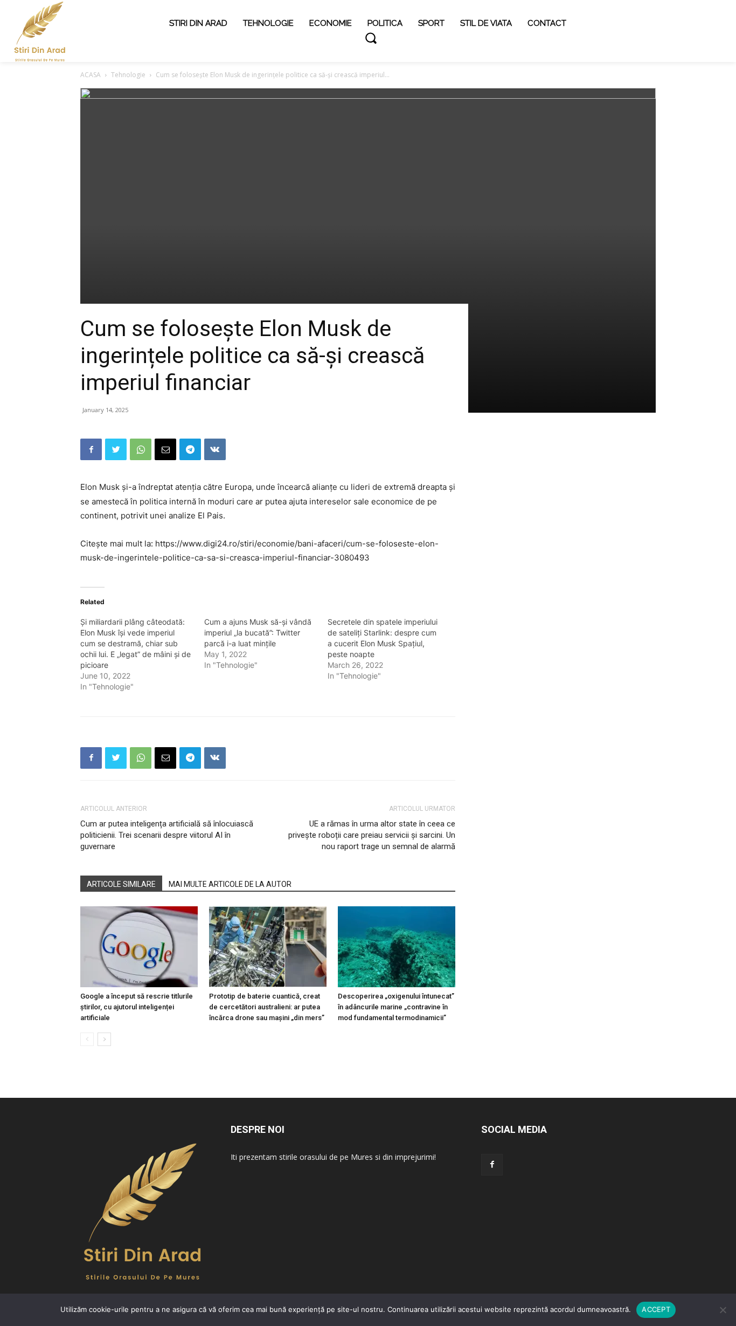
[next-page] (104, 1039)
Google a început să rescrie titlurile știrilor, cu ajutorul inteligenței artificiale (136, 1007)
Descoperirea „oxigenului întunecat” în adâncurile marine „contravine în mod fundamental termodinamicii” (396, 1007)
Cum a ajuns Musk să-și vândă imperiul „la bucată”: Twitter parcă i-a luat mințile (257, 632)
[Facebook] (91, 449)
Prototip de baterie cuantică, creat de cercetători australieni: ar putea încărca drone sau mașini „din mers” (266, 1007)
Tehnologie (128, 74)
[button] (370, 37)
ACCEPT (656, 1309)
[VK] (215, 449)
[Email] (165, 449)
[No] (722, 1309)
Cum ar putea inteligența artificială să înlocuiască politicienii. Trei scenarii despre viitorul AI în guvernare (166, 835)
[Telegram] (190, 449)
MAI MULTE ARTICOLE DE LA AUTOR (230, 884)
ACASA (90, 74)
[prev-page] (87, 1039)
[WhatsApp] (140, 449)
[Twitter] (116, 449)
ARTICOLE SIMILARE (121, 884)
